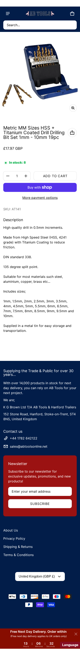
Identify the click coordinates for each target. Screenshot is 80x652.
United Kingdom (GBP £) (37, 576)
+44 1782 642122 (23, 438)
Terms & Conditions (18, 555)
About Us (10, 530)
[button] (40, 24)
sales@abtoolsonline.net (28, 446)
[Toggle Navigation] (7, 13)
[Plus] (25, 175)
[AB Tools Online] (40, 13)
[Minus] (7, 175)
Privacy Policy (14, 538)
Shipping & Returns (18, 547)
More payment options (40, 198)
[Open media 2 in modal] (40, 75)
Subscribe (40, 504)
